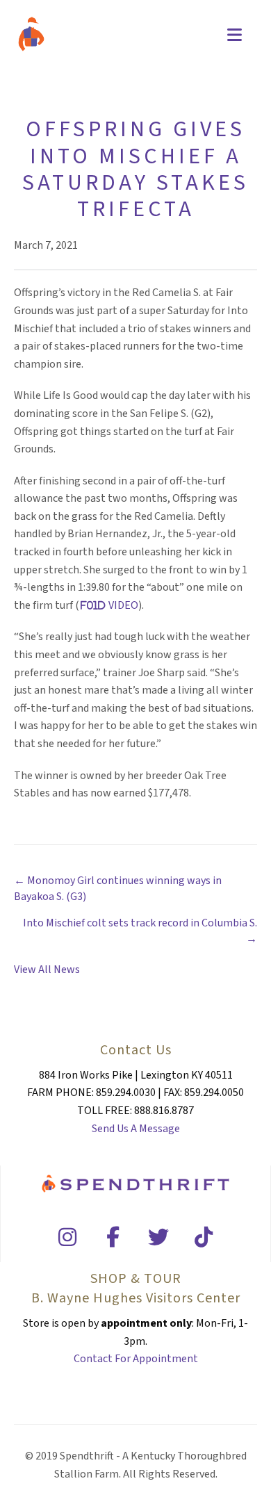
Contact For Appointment (136, 1358)
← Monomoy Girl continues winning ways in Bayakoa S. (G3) (118, 888)
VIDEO (123, 605)
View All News (47, 969)
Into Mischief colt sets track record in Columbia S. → (140, 931)
